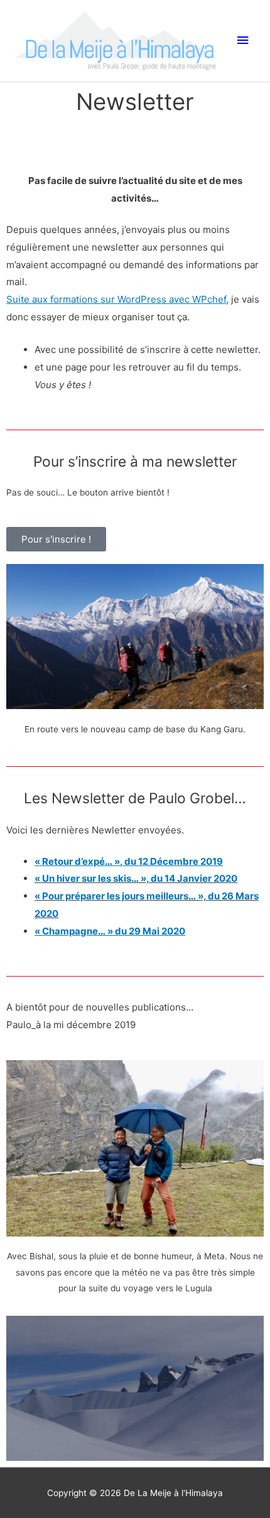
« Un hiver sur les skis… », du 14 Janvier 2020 (136, 878)
